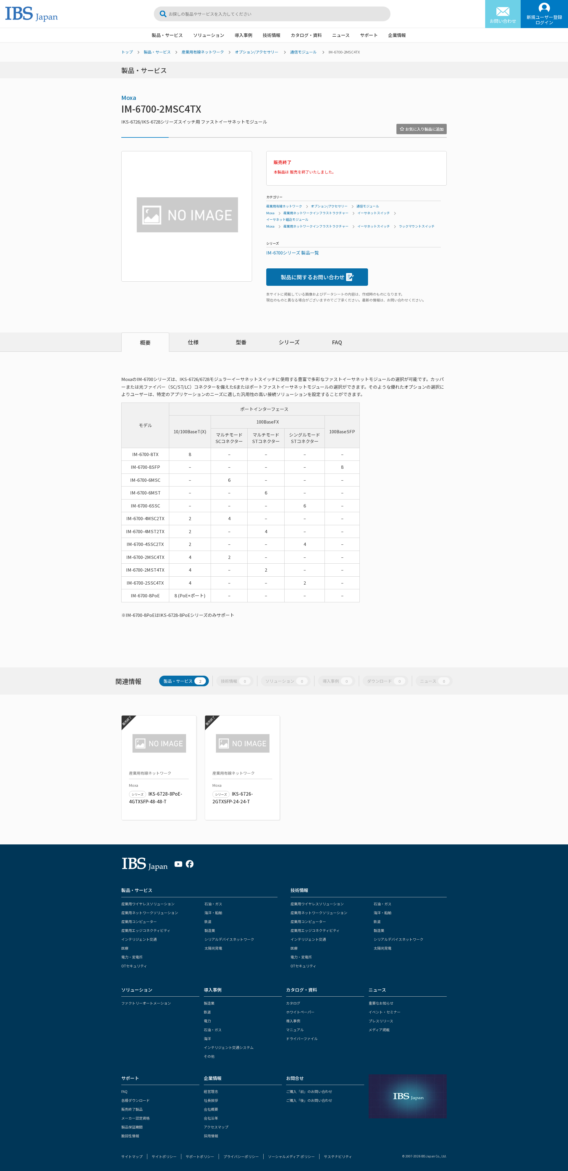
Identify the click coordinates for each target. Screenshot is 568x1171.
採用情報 (211, 1135)
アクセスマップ (216, 1126)
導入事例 (243, 35)
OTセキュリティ (134, 965)
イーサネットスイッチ (373, 212)
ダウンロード (384, 681)
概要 (145, 342)
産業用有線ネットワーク (203, 52)
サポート (369, 35)
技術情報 (271, 35)
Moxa (128, 97)
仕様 (193, 342)
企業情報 (397, 35)
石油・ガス (213, 903)
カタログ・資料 (306, 35)
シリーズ (289, 342)
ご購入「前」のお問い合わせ (309, 1091)
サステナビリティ (338, 1156)
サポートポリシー (200, 1156)
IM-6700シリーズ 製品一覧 (292, 252)
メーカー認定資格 (135, 1117)
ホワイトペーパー (300, 1011)
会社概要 (211, 1109)
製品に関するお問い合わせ (313, 277)
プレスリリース (381, 1020)
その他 (209, 1056)
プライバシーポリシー (241, 1156)
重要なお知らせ (381, 1002)
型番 (241, 342)
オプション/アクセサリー (256, 52)
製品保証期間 (132, 1126)
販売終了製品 (132, 1109)
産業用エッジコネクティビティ (145, 930)
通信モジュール (303, 52)
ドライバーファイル (302, 1038)
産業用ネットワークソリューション (149, 912)
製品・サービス (167, 35)
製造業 (209, 930)
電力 (207, 1020)
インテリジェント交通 (139, 939)
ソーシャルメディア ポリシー (291, 1156)
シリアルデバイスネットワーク (229, 939)
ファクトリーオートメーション (146, 1002)
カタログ (293, 1002)
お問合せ (295, 1078)
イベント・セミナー (385, 1011)
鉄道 (208, 921)
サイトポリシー (164, 1156)
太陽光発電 (213, 948)
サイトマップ (132, 1156)
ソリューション (208, 35)
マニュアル (295, 1029)
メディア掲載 (379, 1029)
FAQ (337, 342)
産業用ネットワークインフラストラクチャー (315, 212)
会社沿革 (211, 1117)
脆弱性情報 (130, 1135)
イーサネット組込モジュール (287, 219)
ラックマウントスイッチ (417, 226)
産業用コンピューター (139, 921)
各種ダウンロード (135, 1100)
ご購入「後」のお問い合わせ (309, 1100)
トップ (127, 52)
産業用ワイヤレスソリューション (148, 903)
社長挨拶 (211, 1100)
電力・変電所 (132, 956)
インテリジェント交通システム (229, 1047)
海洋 (207, 1038)
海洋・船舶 (213, 912)
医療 (124, 948)
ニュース (341, 35)
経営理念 (211, 1091)
